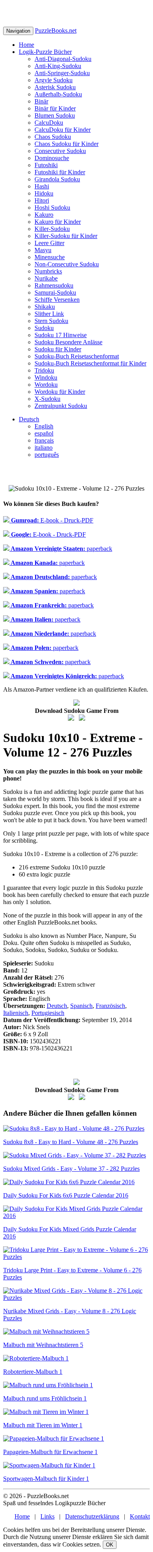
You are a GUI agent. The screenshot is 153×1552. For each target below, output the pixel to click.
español (44, 433)
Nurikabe (46, 278)
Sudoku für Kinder (58, 349)
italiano (44, 447)
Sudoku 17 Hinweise (61, 335)
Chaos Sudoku (53, 136)
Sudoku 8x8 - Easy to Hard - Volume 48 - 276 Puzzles (70, 1142)
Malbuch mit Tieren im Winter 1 (42, 1425)
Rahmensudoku (54, 285)
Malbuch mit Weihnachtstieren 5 (43, 1345)
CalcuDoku (49, 122)
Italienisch (15, 1012)
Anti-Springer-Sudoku (62, 73)
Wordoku (46, 384)
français (44, 440)
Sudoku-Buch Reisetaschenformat (77, 356)
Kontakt (140, 1516)
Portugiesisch (47, 1012)
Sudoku (44, 328)
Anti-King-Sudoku (58, 66)
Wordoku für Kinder (60, 391)
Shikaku (45, 306)
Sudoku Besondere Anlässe (68, 342)
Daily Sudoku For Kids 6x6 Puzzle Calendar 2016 (65, 1195)
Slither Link (49, 313)
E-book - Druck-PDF (51, 520)
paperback (60, 548)
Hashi (42, 186)
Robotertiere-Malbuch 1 (32, 1371)
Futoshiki (46, 165)
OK (109, 1545)
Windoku (46, 377)
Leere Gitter (49, 243)
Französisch (110, 1005)
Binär (41, 101)
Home (26, 44)
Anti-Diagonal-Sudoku (63, 58)
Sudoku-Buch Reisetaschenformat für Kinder (90, 363)
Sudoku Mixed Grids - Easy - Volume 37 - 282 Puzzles (71, 1168)
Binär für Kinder (55, 108)
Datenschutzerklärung (92, 1516)
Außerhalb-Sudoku (58, 94)
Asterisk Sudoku (55, 87)
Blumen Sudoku (55, 115)
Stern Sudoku (51, 320)
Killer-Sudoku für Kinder (66, 236)
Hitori (42, 200)
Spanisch (81, 1005)
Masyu (43, 250)
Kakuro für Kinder (58, 221)
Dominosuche (52, 158)
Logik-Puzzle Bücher (45, 51)
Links (47, 1516)
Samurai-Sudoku (55, 292)
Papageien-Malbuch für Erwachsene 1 (50, 1452)
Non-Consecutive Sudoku (67, 264)
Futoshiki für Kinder (60, 172)
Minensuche (50, 257)
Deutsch (29, 419)
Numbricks (48, 271)
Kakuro (44, 214)
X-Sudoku (47, 398)
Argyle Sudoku (54, 80)
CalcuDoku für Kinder (63, 129)
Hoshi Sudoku (52, 207)
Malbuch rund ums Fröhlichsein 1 (45, 1398)
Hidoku (44, 193)
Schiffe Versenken (57, 299)
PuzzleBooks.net (55, 30)
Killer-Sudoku (52, 228)
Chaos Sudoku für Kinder (66, 143)
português (47, 454)
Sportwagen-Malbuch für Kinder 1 (46, 1478)
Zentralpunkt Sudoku (61, 405)
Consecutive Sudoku (60, 151)
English (44, 426)
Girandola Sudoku (57, 179)
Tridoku (44, 370)
